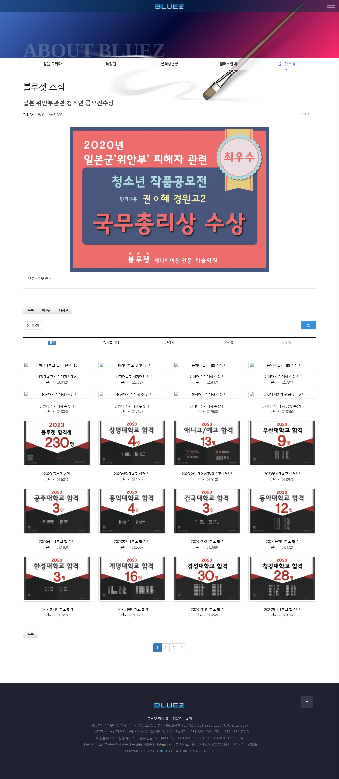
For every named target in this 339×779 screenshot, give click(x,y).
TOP (307, 702)
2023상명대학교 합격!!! (132, 474)
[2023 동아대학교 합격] (282, 511)
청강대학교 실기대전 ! (132, 377)
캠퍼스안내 (228, 64)
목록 (31, 310)
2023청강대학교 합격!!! (282, 609)
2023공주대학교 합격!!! (57, 541)
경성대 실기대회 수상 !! (56, 406)
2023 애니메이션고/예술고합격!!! (207, 474)
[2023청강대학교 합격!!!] (282, 579)
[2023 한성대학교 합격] (57, 579)
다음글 (63, 310)
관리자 (28, 115)
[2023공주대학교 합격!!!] (57, 511)
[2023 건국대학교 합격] (207, 511)
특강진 (111, 64)
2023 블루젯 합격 (57, 474)
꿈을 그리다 (52, 64)
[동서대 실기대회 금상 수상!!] (282, 394)
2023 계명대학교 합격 (132, 609)
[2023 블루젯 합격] (57, 443)
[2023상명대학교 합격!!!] (132, 443)
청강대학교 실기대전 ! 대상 (57, 377)
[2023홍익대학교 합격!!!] (132, 511)
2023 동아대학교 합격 (282, 541)
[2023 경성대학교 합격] (207, 579)
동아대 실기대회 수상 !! (207, 377)
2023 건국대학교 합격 (207, 541)
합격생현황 (169, 64)
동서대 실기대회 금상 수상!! (282, 406)
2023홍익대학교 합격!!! (132, 541)
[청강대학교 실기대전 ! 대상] (57, 365)
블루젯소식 (286, 64)
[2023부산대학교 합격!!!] (282, 443)
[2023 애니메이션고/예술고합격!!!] (207, 443)
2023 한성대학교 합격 (57, 609)
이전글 (46, 310)
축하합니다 (111, 342)
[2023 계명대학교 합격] (132, 579)
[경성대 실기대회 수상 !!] (57, 394)
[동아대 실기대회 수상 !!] (207, 365)
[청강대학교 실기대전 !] (132, 365)
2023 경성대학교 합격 (207, 609)
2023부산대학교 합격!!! (282, 474)
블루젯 (169, 6)
